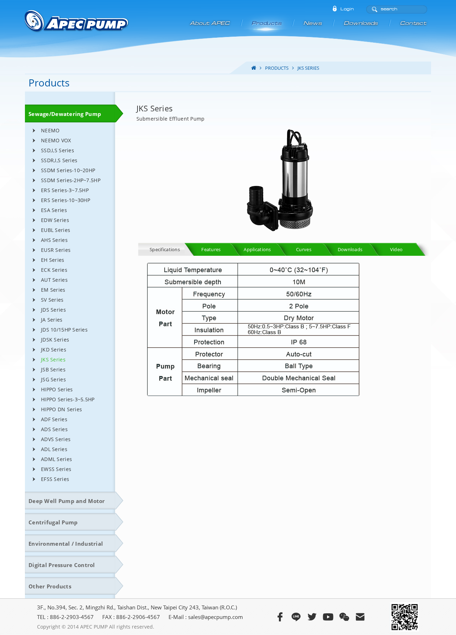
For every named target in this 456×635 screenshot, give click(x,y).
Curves (303, 249)
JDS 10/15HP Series (64, 329)
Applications (257, 249)
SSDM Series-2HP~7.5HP (70, 180)
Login (347, 9)
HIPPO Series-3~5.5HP (68, 399)
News (313, 23)
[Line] (296, 617)
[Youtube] (328, 617)
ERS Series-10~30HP (65, 200)
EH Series (52, 259)
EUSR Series (56, 250)
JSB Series (53, 369)
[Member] (334, 9)
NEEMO (50, 130)
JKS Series (53, 359)
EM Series (53, 289)
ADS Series (54, 429)
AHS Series (54, 240)
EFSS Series (55, 479)
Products (267, 23)
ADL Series (54, 449)
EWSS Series (56, 469)
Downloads (361, 23)
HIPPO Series (57, 389)
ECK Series (54, 269)
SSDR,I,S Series (59, 160)
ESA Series (54, 210)
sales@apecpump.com (215, 616)
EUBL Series (55, 230)
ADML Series (56, 459)
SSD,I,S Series (57, 150)
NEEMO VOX (56, 140)
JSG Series (53, 379)
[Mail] (360, 617)
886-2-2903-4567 (72, 616)
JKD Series (53, 349)
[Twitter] (312, 617)
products (277, 68)
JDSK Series (55, 339)
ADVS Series (56, 439)
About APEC (210, 23)
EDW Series (55, 220)
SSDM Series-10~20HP (68, 170)
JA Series (52, 319)
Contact (413, 23)
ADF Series (54, 419)
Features (211, 249)
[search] (374, 9)
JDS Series (53, 309)
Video (396, 249)
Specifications (165, 249)
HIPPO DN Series (61, 409)
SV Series (52, 299)
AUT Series (54, 279)
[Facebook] (280, 617)
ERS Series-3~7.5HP (65, 190)
